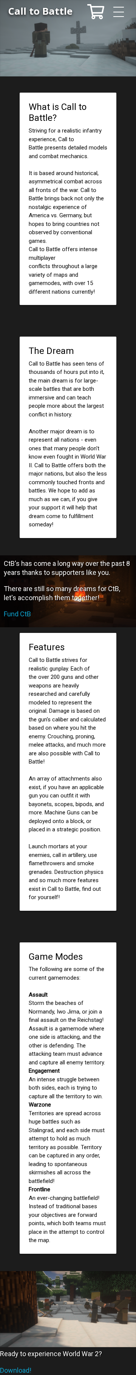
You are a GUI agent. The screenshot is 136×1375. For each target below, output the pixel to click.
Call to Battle (40, 11)
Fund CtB (17, 614)
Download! (15, 1370)
